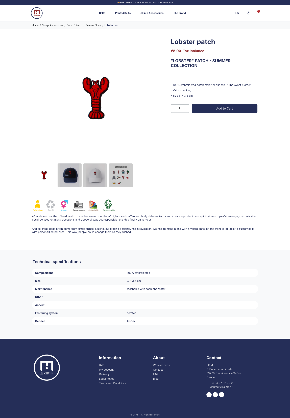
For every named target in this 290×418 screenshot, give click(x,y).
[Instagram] (215, 394)
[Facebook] (209, 394)
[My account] (252, 13)
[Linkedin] (221, 394)
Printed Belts (123, 13)
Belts (102, 13)
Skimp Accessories (151, 13)
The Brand (179, 13)
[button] (243, 13)
